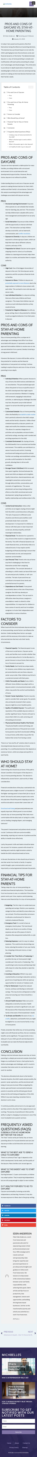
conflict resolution (24, 233)
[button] (18, 1206)
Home (9, 1443)
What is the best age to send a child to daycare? (20, 140)
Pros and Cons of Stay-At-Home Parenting (17, 103)
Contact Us (26, 1443)
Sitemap (25, 1447)
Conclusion (11, 128)
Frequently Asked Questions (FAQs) (18, 132)
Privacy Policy (13, 1447)
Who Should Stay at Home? (16, 118)
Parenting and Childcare (26, 36)
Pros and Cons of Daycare (15, 92)
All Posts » (16, 1319)
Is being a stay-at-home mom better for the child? (20, 136)
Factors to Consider (13, 114)
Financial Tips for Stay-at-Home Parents (17, 123)
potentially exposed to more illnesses (17, 283)
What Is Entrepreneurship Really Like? (15, 1378)
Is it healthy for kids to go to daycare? (20, 147)
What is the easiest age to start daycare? (21, 144)
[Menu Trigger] (33, 3)
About (17, 1443)
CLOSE (30, 87)
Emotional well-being (8, 808)
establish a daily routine (27, 414)
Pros (10, 95)
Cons (10, 98)
